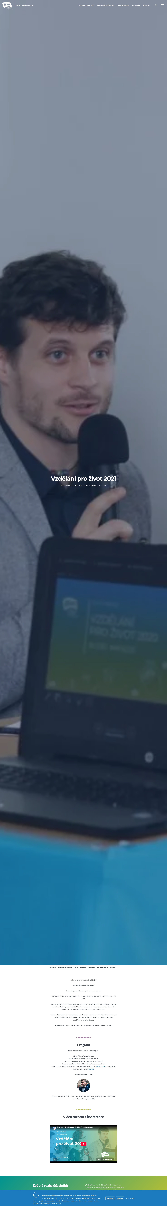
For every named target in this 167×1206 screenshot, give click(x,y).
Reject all (120, 1198)
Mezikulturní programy (7, 6)
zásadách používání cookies (42, 1201)
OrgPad (91, 1069)
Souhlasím (110, 1198)
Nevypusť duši (100, 1066)
